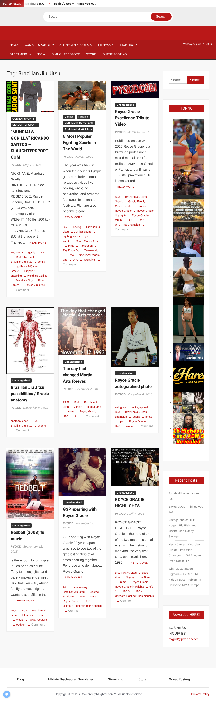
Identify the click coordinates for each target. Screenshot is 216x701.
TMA (71, 255)
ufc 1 (142, 220)
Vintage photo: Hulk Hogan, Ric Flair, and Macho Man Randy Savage (183, 528)
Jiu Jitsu (144, 577)
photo (148, 416)
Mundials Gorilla (37, 275)
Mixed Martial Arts (87, 241)
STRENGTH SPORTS (74, 44)
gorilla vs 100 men (27, 266)
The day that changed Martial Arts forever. (78, 375)
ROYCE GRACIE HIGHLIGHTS (129, 502)
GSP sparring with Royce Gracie (80, 512)
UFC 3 (126, 591)
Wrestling (89, 259)
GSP (82, 596)
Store (142, 679)
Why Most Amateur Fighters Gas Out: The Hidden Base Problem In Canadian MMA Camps (185, 577)
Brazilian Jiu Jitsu (136, 196)
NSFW (41, 54)
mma (71, 245)
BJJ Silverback (25, 257)
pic (122, 421)
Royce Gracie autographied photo (133, 383)
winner (130, 426)
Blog (20, 679)
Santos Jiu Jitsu (35, 285)
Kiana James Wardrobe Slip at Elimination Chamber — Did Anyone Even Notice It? (185, 552)
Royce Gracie (88, 411)
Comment (22, 290)
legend (136, 416)
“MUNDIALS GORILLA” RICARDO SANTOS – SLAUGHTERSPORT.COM (30, 144)
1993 (66, 402)
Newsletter (85, 679)
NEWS (14, 44)
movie (19, 619)
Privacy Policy (200, 694)
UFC (75, 259)
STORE (91, 54)
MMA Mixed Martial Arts (79, 123)
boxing (77, 227)
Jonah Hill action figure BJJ (184, 496)
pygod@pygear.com (183, 639)
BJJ (43, 252)
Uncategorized (125, 104)
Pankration (86, 245)
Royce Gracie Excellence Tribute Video (132, 118)
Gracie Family (136, 201)
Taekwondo (91, 250)
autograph (121, 407)
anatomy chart (19, 420)
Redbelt (20, 624)
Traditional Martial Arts (78, 129)
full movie (28, 615)
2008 (14, 610)
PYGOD (16, 165)
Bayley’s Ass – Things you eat (75, 3)
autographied (140, 407)
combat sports (83, 231)
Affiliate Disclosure (61, 679)
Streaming (18, 54)
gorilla (41, 261)
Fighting (127, 44)
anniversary (80, 587)
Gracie (42, 425)
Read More (38, 242)
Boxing (69, 116)
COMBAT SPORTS (37, 44)
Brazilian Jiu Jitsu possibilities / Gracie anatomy (30, 393)
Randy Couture (38, 619)
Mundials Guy (24, 280)
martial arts (94, 406)
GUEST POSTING (115, 54)
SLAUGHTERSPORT (66, 54)
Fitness (104, 44)
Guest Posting (179, 679)
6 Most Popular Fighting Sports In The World (79, 142)
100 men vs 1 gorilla (23, 252)
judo (87, 236)
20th (65, 587)
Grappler (29, 271)
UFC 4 (139, 591)
